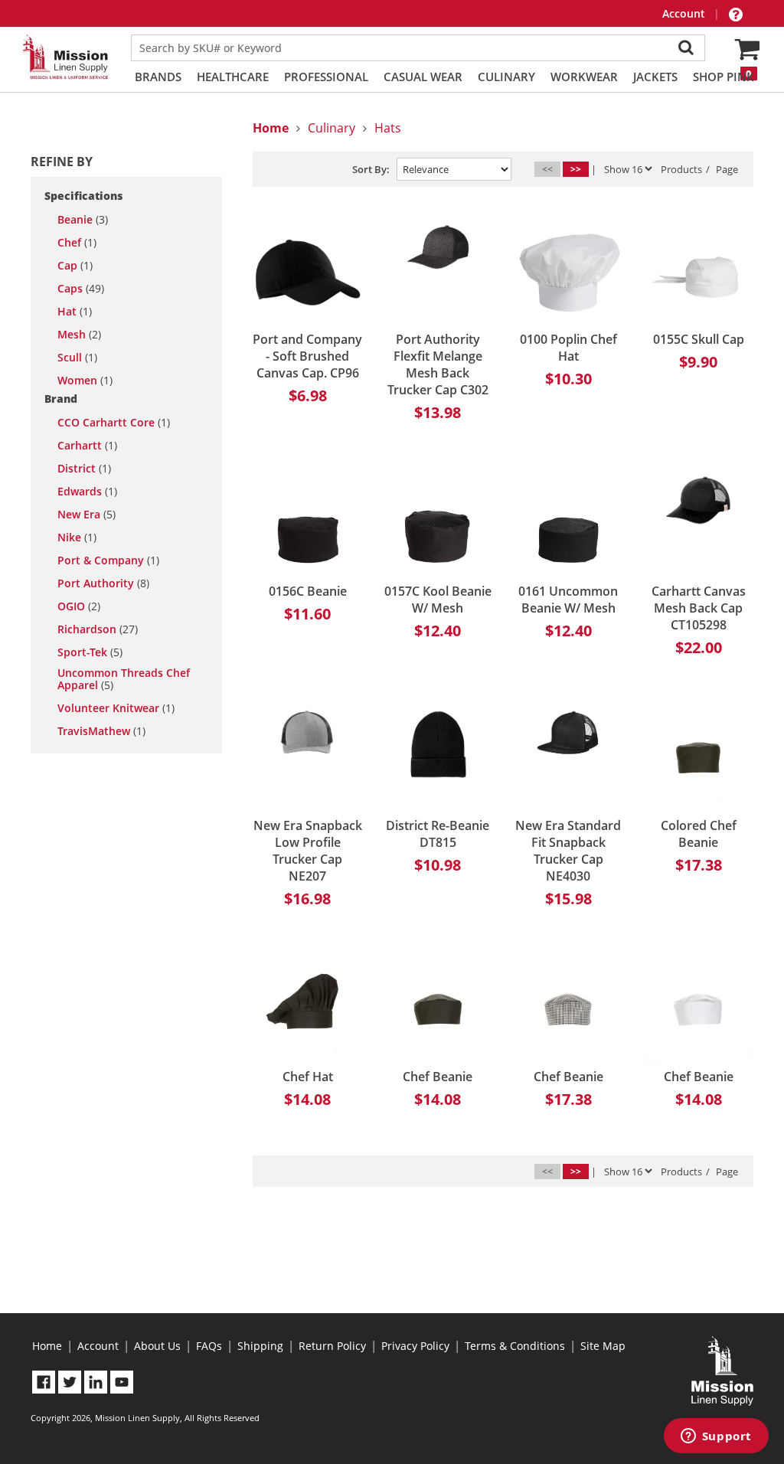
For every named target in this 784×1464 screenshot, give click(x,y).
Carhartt (87, 446)
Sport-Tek (89, 652)
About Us (157, 1345)
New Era (86, 514)
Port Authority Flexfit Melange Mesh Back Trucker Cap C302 (437, 364)
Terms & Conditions (515, 1345)
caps (80, 289)
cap (75, 266)
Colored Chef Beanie (699, 834)
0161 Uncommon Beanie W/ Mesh (568, 599)
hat (74, 312)
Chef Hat (308, 1076)
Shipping (260, 1345)
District (84, 468)
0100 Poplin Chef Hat (568, 347)
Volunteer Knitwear (116, 708)
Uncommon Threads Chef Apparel (123, 679)
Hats (387, 127)
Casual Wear (423, 76)
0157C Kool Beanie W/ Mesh (438, 599)
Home (47, 1345)
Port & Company (108, 560)
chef (76, 243)
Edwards (87, 491)
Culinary (506, 76)
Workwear (584, 76)
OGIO (78, 606)
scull (77, 357)
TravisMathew (101, 731)
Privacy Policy (415, 1345)
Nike (76, 537)
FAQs (209, 1345)
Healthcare (233, 76)
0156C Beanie (308, 591)
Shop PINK (723, 76)
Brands (158, 76)
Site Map (603, 1345)
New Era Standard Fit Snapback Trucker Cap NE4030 (568, 850)
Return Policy (332, 1345)
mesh (79, 334)
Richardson (97, 629)
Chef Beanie (437, 1076)
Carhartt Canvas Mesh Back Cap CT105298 (699, 608)
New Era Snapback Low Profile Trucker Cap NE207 (307, 850)
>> (575, 168)
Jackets (655, 76)
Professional (326, 76)
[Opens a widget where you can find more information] (716, 1437)
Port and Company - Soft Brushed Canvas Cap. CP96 (307, 356)
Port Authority (103, 583)
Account (685, 13)
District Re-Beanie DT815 (437, 834)
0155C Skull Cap (698, 339)
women (85, 380)
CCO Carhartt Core (113, 423)
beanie (82, 220)
